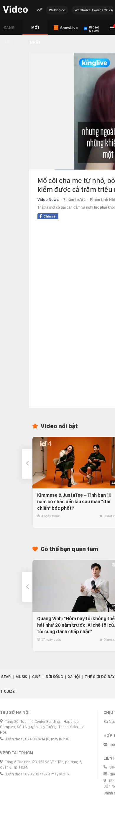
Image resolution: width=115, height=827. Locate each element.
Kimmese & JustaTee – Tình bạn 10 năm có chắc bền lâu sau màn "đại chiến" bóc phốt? (74, 501)
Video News (48, 199)
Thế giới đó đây (99, 676)
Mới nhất (35, 30)
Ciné (36, 676)
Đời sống (54, 676)
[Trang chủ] (15, 10)
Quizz (9, 691)
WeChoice (57, 10)
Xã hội (74, 676)
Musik (21, 676)
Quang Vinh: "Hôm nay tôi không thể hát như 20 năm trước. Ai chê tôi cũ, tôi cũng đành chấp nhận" (76, 625)
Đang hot (9, 30)
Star (6, 676)
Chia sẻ (49, 216)
